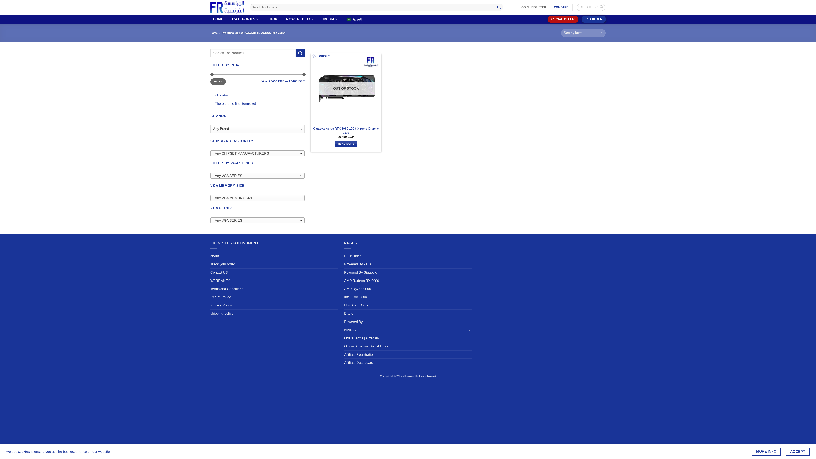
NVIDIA (328, 19)
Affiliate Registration (359, 354)
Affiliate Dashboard (358, 362)
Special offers (563, 19)
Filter (218, 81)
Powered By (298, 19)
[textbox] (256, 154)
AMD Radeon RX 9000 (361, 281)
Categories (243, 19)
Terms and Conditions (226, 289)
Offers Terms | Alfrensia (361, 338)
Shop (272, 19)
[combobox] (257, 153)
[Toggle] (469, 330)
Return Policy (220, 297)
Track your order (222, 264)
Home (218, 19)
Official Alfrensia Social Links (366, 346)
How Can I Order (357, 305)
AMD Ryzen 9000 (357, 289)
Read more (346, 144)
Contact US (219, 272)
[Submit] (499, 7)
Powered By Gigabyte (360, 272)
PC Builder (352, 256)
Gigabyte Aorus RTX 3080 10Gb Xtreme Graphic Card (346, 130)
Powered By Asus (357, 264)
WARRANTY (220, 281)
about (214, 256)
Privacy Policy (221, 305)
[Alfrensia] (227, 7)
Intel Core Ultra (355, 297)
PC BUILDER (593, 19)
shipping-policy (221, 313)
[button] (591, 7)
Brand (348, 313)
